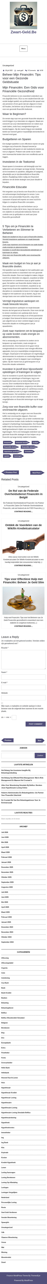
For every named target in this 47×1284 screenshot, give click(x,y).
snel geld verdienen (9, 1212)
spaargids (5, 1222)
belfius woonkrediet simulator (13, 1018)
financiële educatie (29, 447)
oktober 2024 (6, 937)
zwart (3, 1262)
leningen (4, 1187)
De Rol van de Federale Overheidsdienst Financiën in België (24, 494)
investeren (29, 451)
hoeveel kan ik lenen (9, 1078)
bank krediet (6, 993)
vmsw (3, 1242)
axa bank (5, 983)
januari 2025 (6, 922)
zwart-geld (20, 70)
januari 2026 (6, 862)
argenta (4, 968)
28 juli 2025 (9, 70)
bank (3, 988)
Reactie (4, 648)
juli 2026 (4, 832)
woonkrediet (6, 1257)
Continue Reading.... (23, 511)
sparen (6, 456)
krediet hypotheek (8, 1162)
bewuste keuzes (22, 442)
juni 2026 (5, 837)
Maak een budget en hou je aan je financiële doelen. (23, 237)
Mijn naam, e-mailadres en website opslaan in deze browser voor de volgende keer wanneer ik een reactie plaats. (22, 708)
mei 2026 (4, 842)
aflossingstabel (7, 963)
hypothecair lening (8, 1098)
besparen (7, 442)
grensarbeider (6, 1063)
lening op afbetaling (9, 1182)
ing (2, 1137)
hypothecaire (6, 1103)
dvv (2, 1038)
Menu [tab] (23, 48)
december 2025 (7, 867)
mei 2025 (4, 902)
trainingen (18, 456)
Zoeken (23, 748)
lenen (3, 1167)
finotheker (5, 1053)
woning (4, 1252)
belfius (4, 1013)
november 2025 (7, 872)
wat (2, 1247)
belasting (5, 1003)
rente (3, 1207)
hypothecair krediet (9, 1093)
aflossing (5, 958)
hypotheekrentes (7, 1128)
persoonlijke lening (9, 1202)
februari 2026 (6, 857)
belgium (4, 1023)
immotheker (5, 1132)
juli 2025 (4, 892)
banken (4, 998)
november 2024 (7, 932)
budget (35, 442)
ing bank (4, 1142)
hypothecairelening (8, 1118)
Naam (4, 672)
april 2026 (5, 847)
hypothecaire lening (9, 1108)
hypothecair (6, 1088)
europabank (6, 1043)
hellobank (5, 1073)
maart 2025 (5, 912)
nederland (5, 1197)
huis (3, 1083)
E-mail (4, 683)
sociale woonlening (9, 1217)
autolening (5, 978)
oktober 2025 (6, 877)
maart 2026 (5, 852)
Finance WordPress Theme (17, 1276)
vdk (2, 1232)
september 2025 (7, 882)
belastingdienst (7, 1008)
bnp (2, 1033)
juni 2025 (5, 897)
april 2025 (5, 907)
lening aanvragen (8, 1172)
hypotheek (5, 1122)
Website (4, 693)
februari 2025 (6, 917)
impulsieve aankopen (12, 451)
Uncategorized (8, 65)
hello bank (5, 1068)
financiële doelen (10, 447)
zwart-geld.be (23, 32)
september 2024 (7, 942)
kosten (4, 1157)
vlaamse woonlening (9, 1237)
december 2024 (7, 927)
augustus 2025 (7, 887)
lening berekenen (8, 1177)
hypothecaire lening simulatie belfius (15, 1112)
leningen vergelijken (9, 1192)
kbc (2, 1147)
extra (3, 1048)
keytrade (4, 1152)
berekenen (5, 1028)
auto (3, 973)
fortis (3, 1058)
